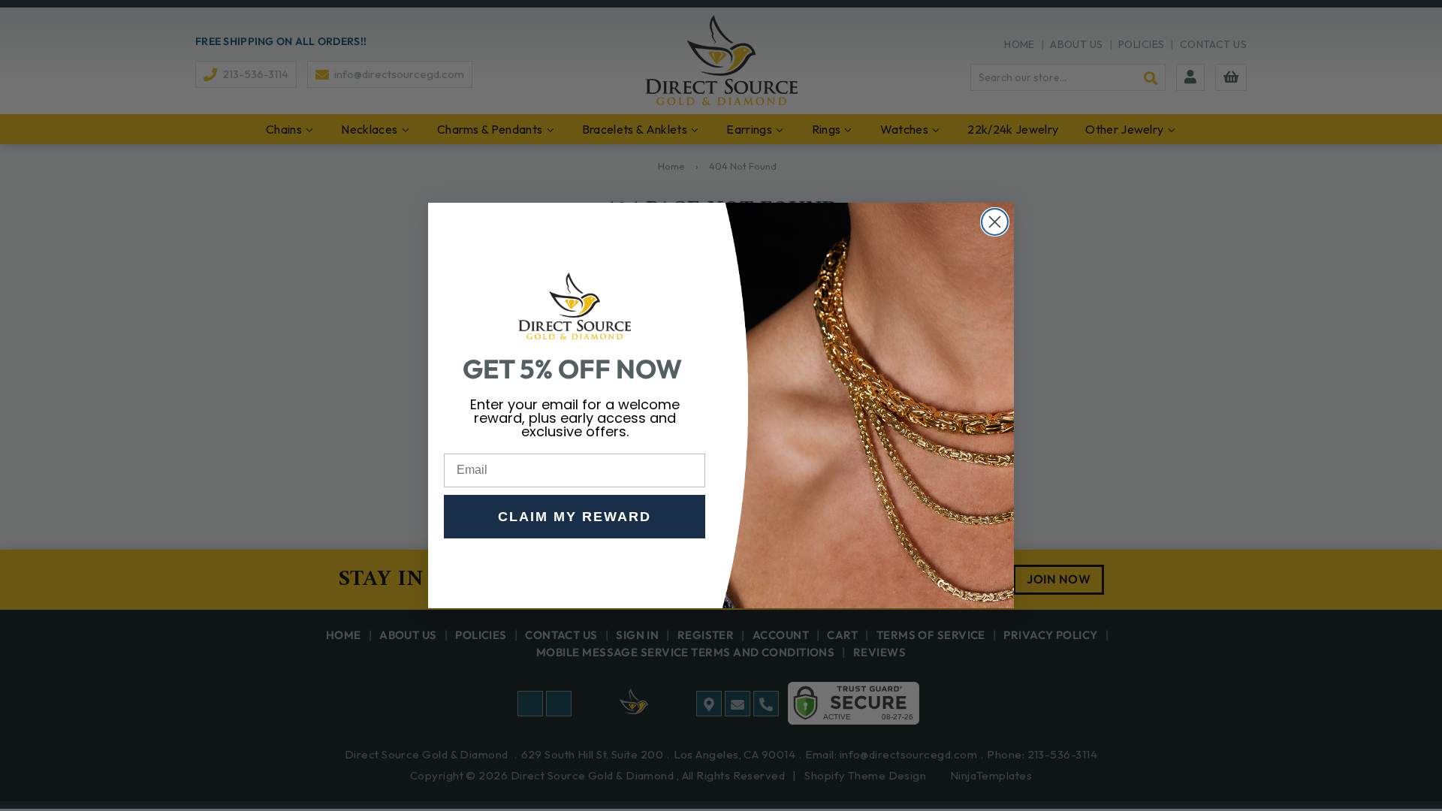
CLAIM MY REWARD (574, 516)
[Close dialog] (995, 222)
